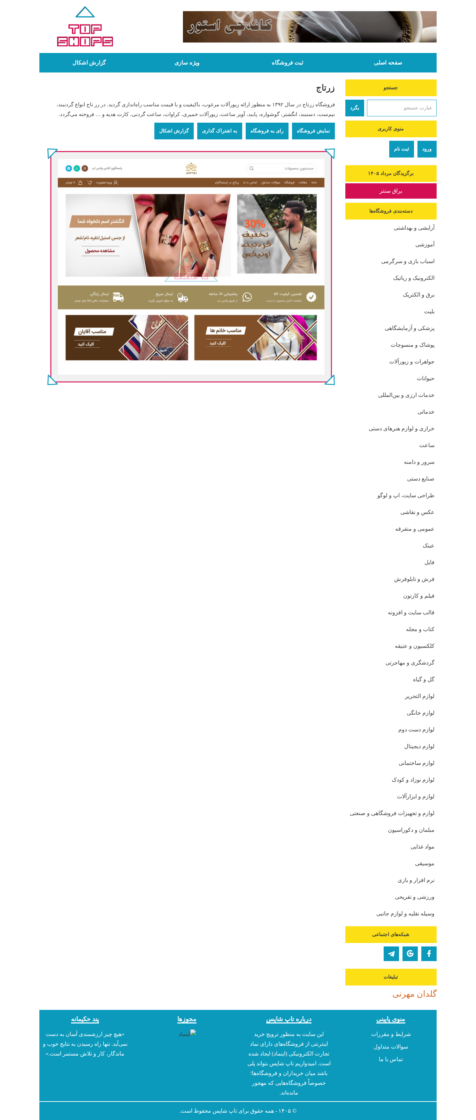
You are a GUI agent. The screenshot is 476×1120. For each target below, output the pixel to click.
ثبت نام (401, 149)
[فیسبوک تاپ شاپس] (429, 953)
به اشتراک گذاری (219, 130)
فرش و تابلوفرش (414, 579)
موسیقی (425, 863)
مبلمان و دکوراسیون (411, 830)
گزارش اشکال (89, 63)
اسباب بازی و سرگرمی (408, 261)
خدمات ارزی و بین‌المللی (406, 395)
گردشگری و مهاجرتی (410, 663)
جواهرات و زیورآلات (412, 362)
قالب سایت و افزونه (411, 612)
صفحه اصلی (388, 63)
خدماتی (426, 412)
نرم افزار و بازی (416, 880)
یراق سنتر (390, 191)
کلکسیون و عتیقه (415, 646)
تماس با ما (391, 1059)
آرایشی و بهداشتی (414, 228)
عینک (429, 546)
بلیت (429, 311)
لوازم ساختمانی (417, 763)
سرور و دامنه (419, 462)
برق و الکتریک (419, 295)
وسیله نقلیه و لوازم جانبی (405, 913)
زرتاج (325, 87)
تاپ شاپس (225, 1111)
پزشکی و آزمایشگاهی (410, 328)
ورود (427, 149)
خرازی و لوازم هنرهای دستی (402, 428)
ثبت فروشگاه (287, 63)
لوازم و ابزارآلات (416, 796)
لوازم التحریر (420, 696)
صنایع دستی (421, 479)
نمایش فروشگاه (313, 130)
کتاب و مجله (420, 629)
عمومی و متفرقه (415, 529)
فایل (429, 562)
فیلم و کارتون (419, 596)
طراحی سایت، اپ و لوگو (406, 495)
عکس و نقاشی (417, 512)
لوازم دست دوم (416, 729)
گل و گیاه (424, 679)
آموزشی (425, 244)
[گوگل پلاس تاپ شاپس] (410, 953)
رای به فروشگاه (267, 130)
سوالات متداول (391, 1047)
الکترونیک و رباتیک (414, 278)
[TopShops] (85, 27)
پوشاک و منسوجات (413, 345)
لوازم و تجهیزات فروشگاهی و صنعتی (392, 813)
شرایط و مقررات (391, 1034)
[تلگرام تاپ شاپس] (391, 953)
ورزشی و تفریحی (415, 897)
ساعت (427, 445)
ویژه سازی (187, 63)
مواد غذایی (422, 847)
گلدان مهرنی (414, 993)
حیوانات (426, 378)
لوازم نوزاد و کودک (413, 780)
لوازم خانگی (421, 713)
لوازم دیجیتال (419, 746)
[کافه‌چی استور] (289, 27)
